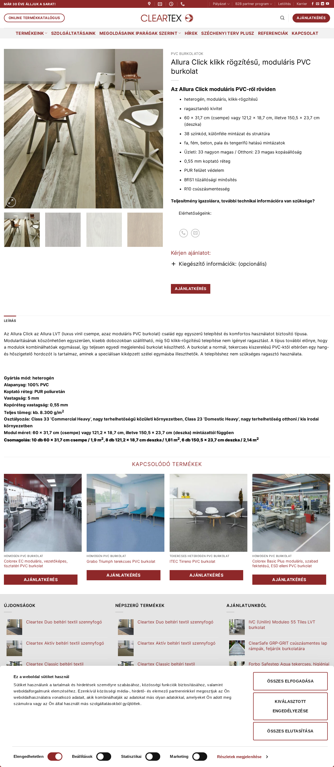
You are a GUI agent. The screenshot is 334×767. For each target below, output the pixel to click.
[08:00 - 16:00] (172, 4)
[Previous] (13, 129)
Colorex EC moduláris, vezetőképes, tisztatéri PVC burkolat (36, 563)
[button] (282, 18)
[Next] (153, 129)
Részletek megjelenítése (239, 756)
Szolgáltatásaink (73, 33)
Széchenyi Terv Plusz (227, 33)
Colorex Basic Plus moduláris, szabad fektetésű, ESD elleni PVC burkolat (285, 563)
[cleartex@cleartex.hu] (160, 4)
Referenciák (273, 33)
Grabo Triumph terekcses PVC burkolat (121, 561)
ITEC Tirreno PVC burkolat (192, 561)
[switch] (103, 756)
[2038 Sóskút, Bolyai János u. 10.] (150, 4)
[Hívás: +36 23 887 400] (183, 233)
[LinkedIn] (322, 4)
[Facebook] (312, 4)
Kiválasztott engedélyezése (290, 706)
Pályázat (219, 4)
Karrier (302, 4)
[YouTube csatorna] (327, 4)
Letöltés (284, 4)
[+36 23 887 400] (183, 4)
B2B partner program (252, 4)
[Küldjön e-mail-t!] (317, 4)
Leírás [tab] (10, 321)
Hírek (191, 33)
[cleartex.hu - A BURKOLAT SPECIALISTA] (167, 18)
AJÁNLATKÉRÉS (190, 288)
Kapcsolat (305, 33)
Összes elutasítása (290, 731)
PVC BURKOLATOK (187, 54)
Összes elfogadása (290, 681)
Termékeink (30, 33)
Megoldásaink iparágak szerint (138, 33)
